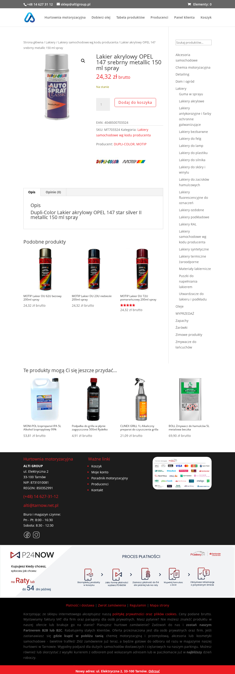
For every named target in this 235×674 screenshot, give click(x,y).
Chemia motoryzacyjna (193, 67)
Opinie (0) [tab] (53, 192)
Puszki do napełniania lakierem (188, 281)
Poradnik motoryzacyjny (109, 478)
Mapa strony (159, 605)
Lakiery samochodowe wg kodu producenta (88, 42)
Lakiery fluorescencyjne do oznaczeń (193, 197)
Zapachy (182, 320)
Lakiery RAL (187, 224)
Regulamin (138, 605)
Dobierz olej (101, 18)
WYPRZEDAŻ (185, 313)
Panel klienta (184, 18)
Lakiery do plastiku (193, 153)
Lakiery (51, 42)
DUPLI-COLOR (124, 144)
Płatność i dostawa (80, 605)
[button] (83, 61)
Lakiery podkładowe (194, 217)
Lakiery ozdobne (191, 210)
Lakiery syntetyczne (194, 249)
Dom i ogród (185, 81)
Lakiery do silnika (192, 160)
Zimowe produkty (189, 334)
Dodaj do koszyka (135, 102)
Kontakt (97, 490)
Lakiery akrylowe (191, 101)
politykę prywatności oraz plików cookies (144, 614)
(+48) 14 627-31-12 (40, 496)
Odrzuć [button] (154, 671)
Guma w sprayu (191, 94)
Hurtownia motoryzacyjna (65, 18)
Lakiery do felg (190, 138)
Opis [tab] (31, 192)
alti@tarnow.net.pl (41, 505)
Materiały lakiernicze (195, 269)
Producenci (159, 18)
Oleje (180, 306)
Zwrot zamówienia (112, 605)
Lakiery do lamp (191, 145)
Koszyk (206, 18)
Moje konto (99, 472)
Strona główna (33, 42)
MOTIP (141, 144)
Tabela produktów (130, 18)
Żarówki (181, 327)
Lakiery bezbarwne (193, 131)
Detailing (182, 74)
